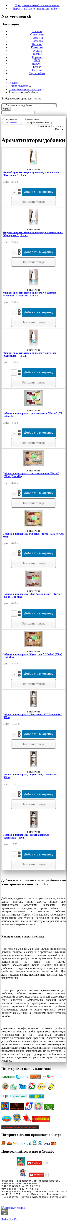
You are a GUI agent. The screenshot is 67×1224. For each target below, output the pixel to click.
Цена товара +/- (12, 122)
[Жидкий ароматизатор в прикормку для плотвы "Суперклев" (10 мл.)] (33, 163)
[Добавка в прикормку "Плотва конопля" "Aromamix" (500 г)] (34, 826)
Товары (37, 53)
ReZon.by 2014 (10, 1219)
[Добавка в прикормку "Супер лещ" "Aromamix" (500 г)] (33, 766)
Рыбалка (37, 70)
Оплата (37, 50)
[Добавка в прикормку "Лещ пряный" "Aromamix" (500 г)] (33, 706)
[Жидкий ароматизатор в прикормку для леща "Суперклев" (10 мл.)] (33, 344)
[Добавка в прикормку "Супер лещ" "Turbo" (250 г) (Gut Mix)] (33, 646)
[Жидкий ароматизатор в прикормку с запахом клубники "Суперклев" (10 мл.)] (33, 284)
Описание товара (33, 201)
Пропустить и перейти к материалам (37, 5)
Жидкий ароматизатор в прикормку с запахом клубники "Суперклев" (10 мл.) (29, 294)
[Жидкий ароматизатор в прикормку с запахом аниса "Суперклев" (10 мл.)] (33, 224)
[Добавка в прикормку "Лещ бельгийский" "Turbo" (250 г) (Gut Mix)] (33, 585)
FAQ (37, 60)
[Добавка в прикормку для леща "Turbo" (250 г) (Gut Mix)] (33, 525)
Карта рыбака (37, 73)
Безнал (37, 66)
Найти (6, 108)
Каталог (37, 44)
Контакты (37, 47)
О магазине (37, 34)
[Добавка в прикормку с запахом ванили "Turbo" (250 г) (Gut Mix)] (33, 465)
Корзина (37, 57)
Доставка (37, 40)
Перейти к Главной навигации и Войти (37, 8)
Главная (37, 31)
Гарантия (37, 37)
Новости (37, 63)
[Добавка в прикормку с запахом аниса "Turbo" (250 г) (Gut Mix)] (33, 405)
